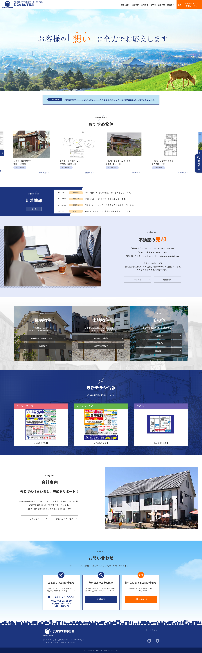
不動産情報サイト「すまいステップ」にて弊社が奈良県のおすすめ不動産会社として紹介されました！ (109, 99)
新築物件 (43, 345)
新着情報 (161, 4)
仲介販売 (167, 279)
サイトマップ (151, 629)
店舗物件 (159, 343)
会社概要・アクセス (64, 518)
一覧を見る (34, 209)
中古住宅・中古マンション (43, 338)
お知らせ (76, 193)
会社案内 (170, 4)
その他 (153, 4)
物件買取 (137, 279)
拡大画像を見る (40, 443)
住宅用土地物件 (101, 338)
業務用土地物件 (101, 345)
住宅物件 (135, 4)
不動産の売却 (124, 4)
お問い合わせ (140, 599)
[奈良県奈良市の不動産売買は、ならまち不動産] (18, 6)
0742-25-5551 (61, 596)
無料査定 (101, 599)
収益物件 (159, 335)
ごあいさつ (35, 518)
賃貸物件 (159, 350)
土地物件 (144, 4)
